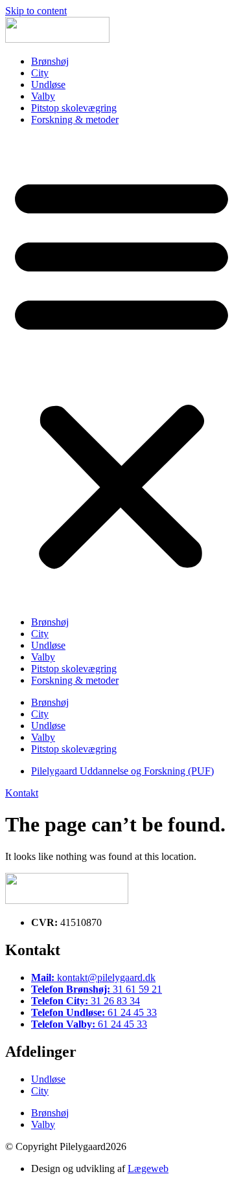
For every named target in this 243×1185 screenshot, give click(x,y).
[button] (121, 371)
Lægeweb (148, 1168)
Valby (43, 96)
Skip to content (36, 10)
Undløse (48, 84)
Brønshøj (50, 61)
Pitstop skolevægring (74, 107)
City (40, 72)
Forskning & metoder (75, 119)
